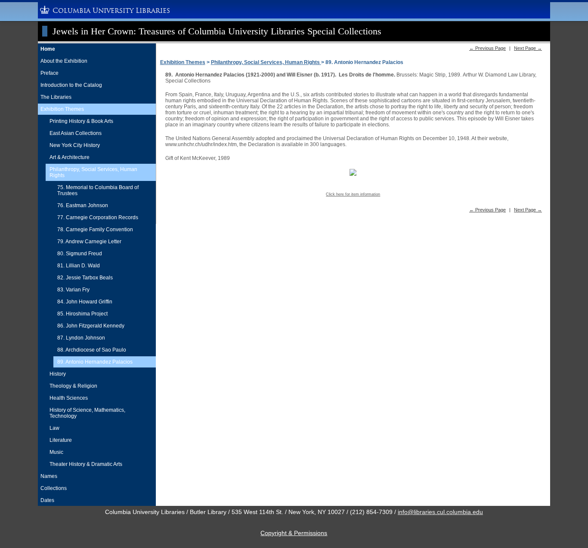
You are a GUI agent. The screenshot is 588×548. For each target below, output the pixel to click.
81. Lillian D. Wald (78, 266)
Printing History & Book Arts (81, 121)
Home (47, 49)
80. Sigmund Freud (79, 254)
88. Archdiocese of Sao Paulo (91, 350)
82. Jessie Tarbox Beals (85, 278)
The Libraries (55, 97)
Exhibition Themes (62, 109)
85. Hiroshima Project (82, 314)
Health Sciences (69, 398)
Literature (61, 440)
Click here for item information (353, 194)
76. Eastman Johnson (82, 205)
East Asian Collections (76, 133)
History (58, 374)
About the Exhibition (63, 61)
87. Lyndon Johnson (81, 338)
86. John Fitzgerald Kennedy (90, 326)
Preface (49, 73)
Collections (53, 488)
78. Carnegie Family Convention (95, 230)
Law (54, 428)
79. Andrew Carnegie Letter (89, 242)
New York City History (75, 145)
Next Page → (528, 48)
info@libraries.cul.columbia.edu (440, 511)
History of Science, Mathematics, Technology (87, 413)
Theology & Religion (73, 386)
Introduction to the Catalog (71, 85)
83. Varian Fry (73, 290)
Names (48, 476)
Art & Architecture (70, 157)
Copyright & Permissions (293, 533)
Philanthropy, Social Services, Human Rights (93, 172)
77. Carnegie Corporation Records (97, 217)
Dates (47, 500)
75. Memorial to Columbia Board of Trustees (98, 190)
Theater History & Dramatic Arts (86, 464)
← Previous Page (487, 48)
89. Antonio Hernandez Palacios (95, 362)
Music (56, 452)
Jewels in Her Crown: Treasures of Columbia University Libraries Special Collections (217, 31)
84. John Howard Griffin (84, 302)
